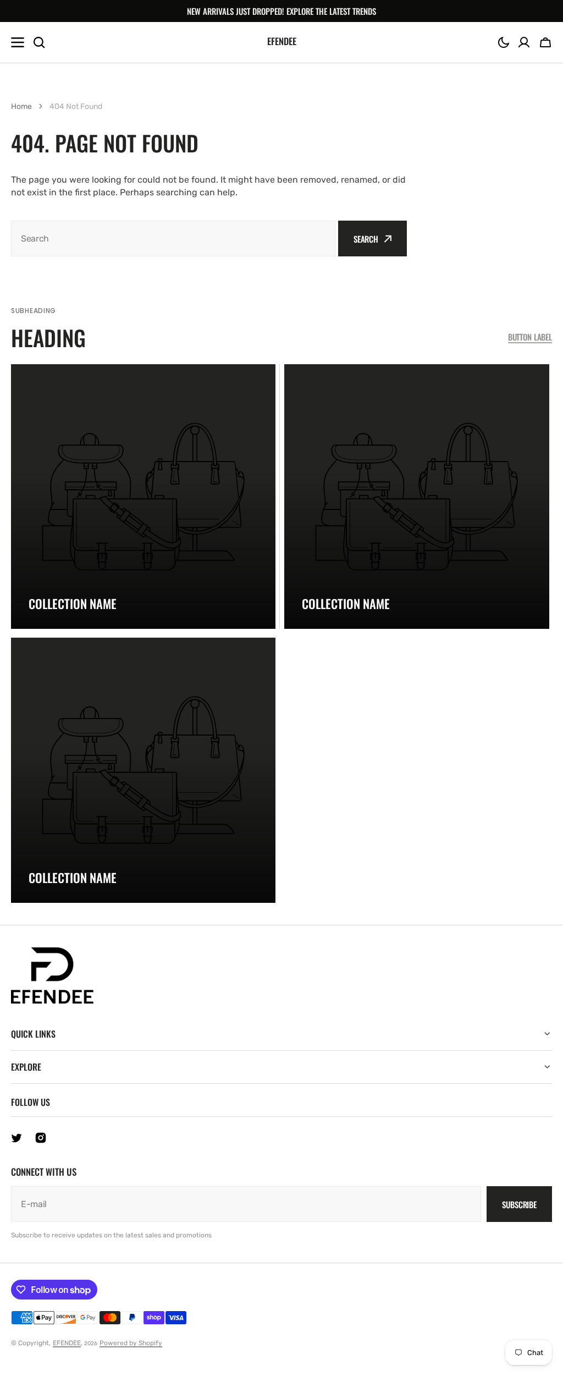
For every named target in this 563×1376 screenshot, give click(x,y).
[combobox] (173, 238)
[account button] (524, 42)
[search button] (39, 42)
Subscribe (519, 1204)
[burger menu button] (17, 42)
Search (366, 239)
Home (21, 106)
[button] (503, 42)
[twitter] (16, 1138)
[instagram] (41, 1138)
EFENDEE (67, 1343)
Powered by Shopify (131, 1343)
